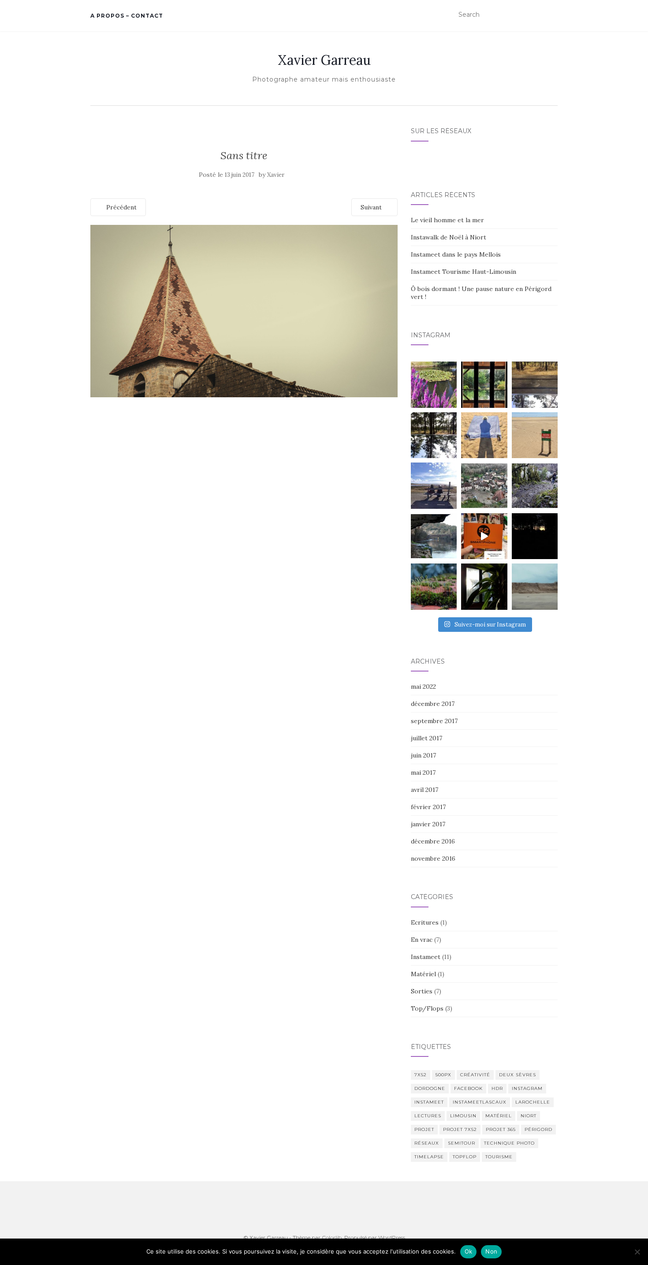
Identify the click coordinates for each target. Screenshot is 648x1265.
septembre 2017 (434, 721)
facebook (468, 1088)
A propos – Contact (126, 15)
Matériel (423, 974)
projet (424, 1129)
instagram (527, 1088)
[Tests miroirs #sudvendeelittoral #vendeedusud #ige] (484, 384)
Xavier (275, 175)
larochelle (532, 1102)
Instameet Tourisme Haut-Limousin (463, 272)
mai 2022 (423, 686)
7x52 (420, 1075)
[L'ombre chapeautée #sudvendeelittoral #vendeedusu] (484, 435)
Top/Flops (427, 1008)
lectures (427, 1116)
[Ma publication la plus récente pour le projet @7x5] (434, 485)
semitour (461, 1143)
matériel (498, 1116)
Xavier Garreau (324, 60)
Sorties (421, 991)
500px (443, 1075)
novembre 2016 (433, 858)
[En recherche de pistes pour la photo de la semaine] (535, 536)
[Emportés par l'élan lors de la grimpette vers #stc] (484, 485)
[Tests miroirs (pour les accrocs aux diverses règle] (535, 384)
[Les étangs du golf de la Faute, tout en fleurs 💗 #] (434, 384)
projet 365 (501, 1129)
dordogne (429, 1088)
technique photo (509, 1143)
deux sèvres (517, 1075)
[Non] (637, 1251)
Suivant (372, 207)
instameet (429, 1102)
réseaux (426, 1143)
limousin (463, 1116)
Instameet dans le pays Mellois (456, 254)
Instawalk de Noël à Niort (448, 237)
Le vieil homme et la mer (447, 220)
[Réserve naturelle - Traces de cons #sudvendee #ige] (535, 435)
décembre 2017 (432, 704)
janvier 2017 (428, 824)
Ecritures (425, 922)
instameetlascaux (479, 1102)
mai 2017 (423, 772)
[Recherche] (552, 15)
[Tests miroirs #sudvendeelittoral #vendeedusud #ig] (434, 435)
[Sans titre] (244, 310)
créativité (475, 1075)
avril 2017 (424, 790)
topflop (465, 1157)
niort (528, 1116)
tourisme (499, 1157)
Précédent (120, 207)
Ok (469, 1251)
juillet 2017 (426, 738)
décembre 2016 (433, 841)
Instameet (425, 957)
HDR (497, 1088)
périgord (538, 1129)
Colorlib (332, 1237)
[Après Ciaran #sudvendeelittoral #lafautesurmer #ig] (535, 586)
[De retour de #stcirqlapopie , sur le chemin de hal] (434, 536)
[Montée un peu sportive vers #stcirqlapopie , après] (535, 485)
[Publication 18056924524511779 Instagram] (484, 536)
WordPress (391, 1237)
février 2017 (428, 807)
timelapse (429, 1157)
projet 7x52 (460, 1129)
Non (491, 1251)
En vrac (421, 940)
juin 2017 (423, 755)
